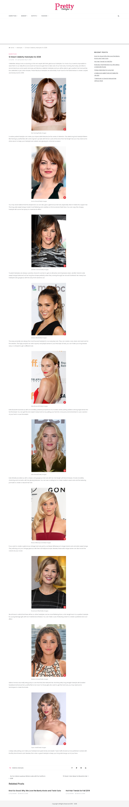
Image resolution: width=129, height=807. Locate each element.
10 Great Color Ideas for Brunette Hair (75, 776)
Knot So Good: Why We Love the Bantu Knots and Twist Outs (35, 790)
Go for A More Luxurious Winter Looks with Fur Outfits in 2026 (27, 777)
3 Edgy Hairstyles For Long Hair (104, 70)
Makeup (23, 16)
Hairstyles (12, 16)
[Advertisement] (64, 32)
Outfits (34, 16)
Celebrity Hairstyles (18, 768)
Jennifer (14, 793)
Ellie (13, 60)
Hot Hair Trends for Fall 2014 (103, 61)
